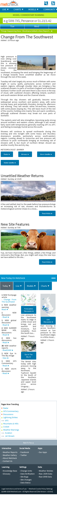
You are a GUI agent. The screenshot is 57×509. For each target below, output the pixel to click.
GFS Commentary (11, 411)
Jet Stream (9, 436)
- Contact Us (7, 461)
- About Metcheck (9, 458)
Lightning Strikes (10, 417)
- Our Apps (42, 452)
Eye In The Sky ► (28, 355)
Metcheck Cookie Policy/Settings (41, 489)
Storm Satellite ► (46, 154)
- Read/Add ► (8, 350)
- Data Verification (27, 473)
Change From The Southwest (9, 300)
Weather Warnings (11, 429)
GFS (6, 420)
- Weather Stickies (45, 470)
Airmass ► (25, 154)
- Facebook (24, 452)
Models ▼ (31, 285)
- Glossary (6, 473)
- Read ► (6, 317)
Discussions (8, 414)
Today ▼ (6, 285)
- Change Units (25, 470)
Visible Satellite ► (10, 162)
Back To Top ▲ (28, 443)
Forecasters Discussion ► (29, 309)
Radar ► (7, 154)
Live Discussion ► (48, 320)
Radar (5, 408)
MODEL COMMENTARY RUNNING (28, 14)
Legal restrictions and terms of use (14, 489)
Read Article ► (47, 213)
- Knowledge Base (9, 470)
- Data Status (25, 482)
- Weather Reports (9, 452)
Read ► (5, 309)
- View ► (5, 358)
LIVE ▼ (5, 9)
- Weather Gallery (9, 455)
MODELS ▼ (33, 9)
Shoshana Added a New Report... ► (37, 31)
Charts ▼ (45, 285)
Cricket (6, 426)
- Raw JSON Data (45, 473)
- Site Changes (25, 479)
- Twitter (23, 455)
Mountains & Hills (10, 423)
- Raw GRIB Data (45, 476)
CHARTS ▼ (19, 9)
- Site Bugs (23, 476)
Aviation (8, 433)
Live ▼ (19, 285)
